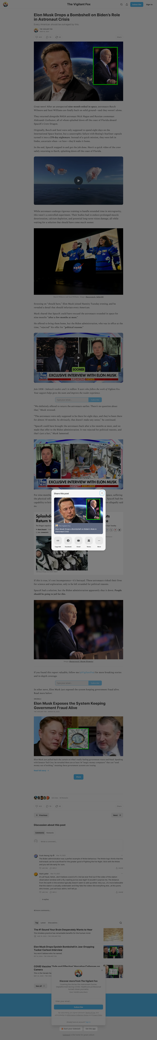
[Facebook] (68, 541)
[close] (102, 493)
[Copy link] (58, 541)
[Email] (78, 541)
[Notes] (89, 541)
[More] (99, 541)
